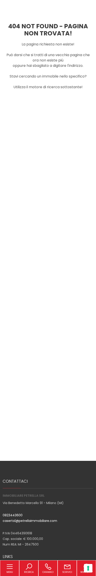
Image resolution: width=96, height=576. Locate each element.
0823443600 (13, 515)
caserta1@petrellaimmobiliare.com (30, 521)
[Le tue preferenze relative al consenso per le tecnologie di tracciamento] (88, 568)
